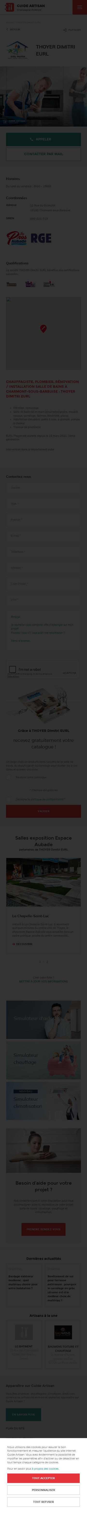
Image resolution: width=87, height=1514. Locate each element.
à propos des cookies (45, 1468)
